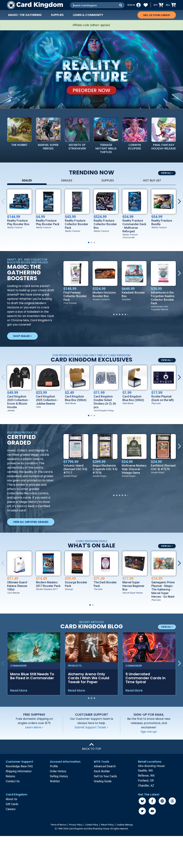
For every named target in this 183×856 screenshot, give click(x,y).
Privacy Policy (76, 825)
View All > (167, 545)
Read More (18, 690)
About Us (11, 799)
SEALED (27, 180)
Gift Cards (12, 804)
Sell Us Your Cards (105, 776)
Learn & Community (88, 15)
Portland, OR (146, 780)
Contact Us (13, 781)
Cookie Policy (92, 825)
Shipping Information (18, 771)
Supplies (57, 15)
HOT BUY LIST (152, 180)
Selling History (59, 776)
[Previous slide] (59, 273)
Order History (58, 771)
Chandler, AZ (146, 785)
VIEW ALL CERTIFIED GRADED (30, 522)
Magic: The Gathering (25, 15)
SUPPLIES (108, 180)
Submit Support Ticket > (91, 727)
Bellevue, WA (146, 775)
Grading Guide (103, 781)
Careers (11, 809)
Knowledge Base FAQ (19, 766)
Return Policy (107, 825)
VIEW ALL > (167, 172)
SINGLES (66, 180)
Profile (54, 766)
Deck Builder (102, 771)
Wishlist (55, 781)
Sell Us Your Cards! (156, 15)
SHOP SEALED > (22, 336)
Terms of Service (58, 825)
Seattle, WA (145, 770)
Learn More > (34, 727)
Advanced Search (105, 766)
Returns (10, 776)
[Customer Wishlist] (146, 5)
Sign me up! (149, 732)
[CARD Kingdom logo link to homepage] (35, 5)
